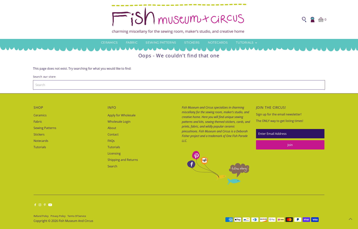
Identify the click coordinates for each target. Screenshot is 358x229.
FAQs (111, 141)
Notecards (218, 42)
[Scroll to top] (350, 218)
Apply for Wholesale (122, 115)
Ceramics (109, 42)
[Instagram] (40, 205)
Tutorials (245, 42)
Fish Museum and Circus (76, 221)
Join (290, 145)
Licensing (114, 153)
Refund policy (41, 216)
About (112, 128)
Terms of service (76, 216)
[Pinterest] (45, 205)
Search (112, 166)
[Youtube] (50, 205)
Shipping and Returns (123, 160)
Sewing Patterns (161, 42)
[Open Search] (304, 19)
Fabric (131, 42)
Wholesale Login (119, 122)
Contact (113, 134)
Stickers (192, 42)
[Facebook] (35, 205)
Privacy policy (58, 216)
